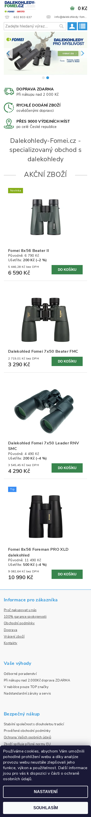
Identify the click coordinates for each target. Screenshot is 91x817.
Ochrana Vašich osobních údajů (27, 737)
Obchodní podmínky (19, 623)
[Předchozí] (8, 53)
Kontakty (10, 643)
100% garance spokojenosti (25, 616)
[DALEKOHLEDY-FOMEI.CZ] (20, 6)
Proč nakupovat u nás (20, 610)
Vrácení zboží (14, 636)
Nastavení (45, 792)
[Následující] (82, 53)
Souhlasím (45, 808)
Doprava (10, 630)
